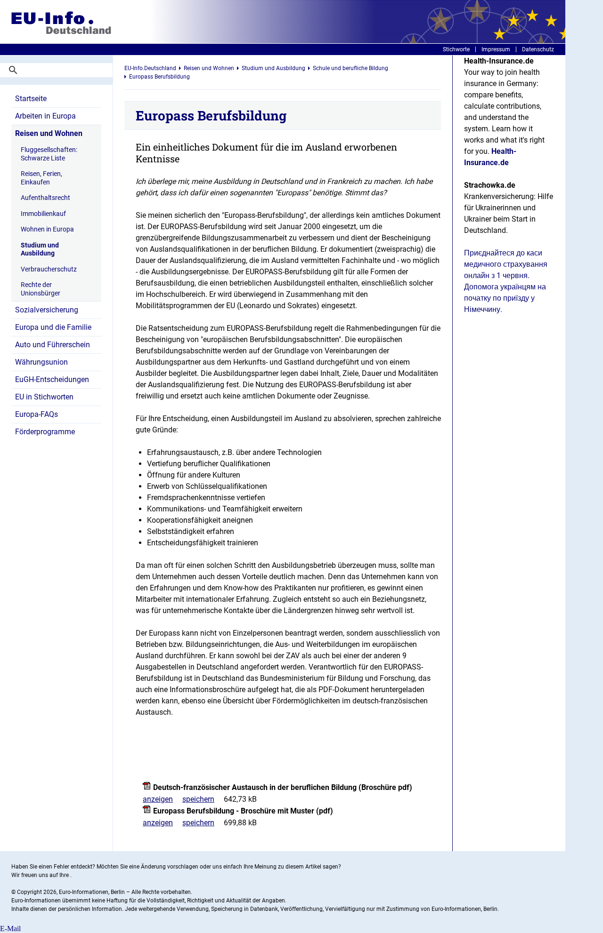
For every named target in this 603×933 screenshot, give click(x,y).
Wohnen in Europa (47, 229)
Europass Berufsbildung (159, 76)
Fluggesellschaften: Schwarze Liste (49, 154)
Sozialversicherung (46, 309)
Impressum (495, 49)
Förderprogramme (45, 431)
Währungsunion (41, 362)
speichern (198, 799)
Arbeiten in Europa (45, 116)
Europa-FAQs (36, 414)
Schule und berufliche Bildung (350, 68)
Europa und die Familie (53, 327)
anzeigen (158, 799)
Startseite (31, 98)
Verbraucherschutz (49, 269)
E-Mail (10, 929)
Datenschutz (538, 49)
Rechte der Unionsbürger (40, 289)
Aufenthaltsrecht (45, 197)
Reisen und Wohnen (48, 133)
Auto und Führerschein (52, 344)
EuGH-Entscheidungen (52, 379)
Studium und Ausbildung (40, 249)
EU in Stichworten (44, 396)
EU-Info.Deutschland (150, 68)
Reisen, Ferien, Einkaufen (41, 178)
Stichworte (456, 49)
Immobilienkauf (43, 213)
